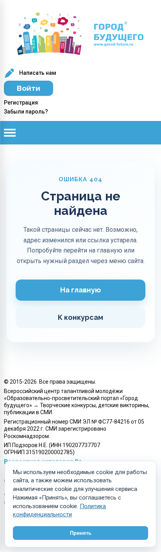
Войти (28, 88)
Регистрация (21, 102)
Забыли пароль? (26, 111)
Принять (80, 533)
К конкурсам (80, 317)
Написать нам (37, 73)
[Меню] (15, 132)
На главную (80, 290)
